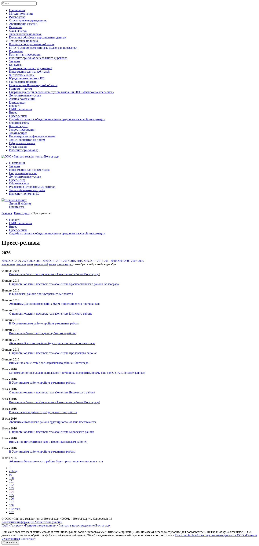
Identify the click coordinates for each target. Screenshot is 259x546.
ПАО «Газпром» (12, 525)
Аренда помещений (22, 98)
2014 (86, 260)
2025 (11, 260)
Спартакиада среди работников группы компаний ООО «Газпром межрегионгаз (61, 92)
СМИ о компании (20, 109)
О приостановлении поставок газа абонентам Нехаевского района (52, 392)
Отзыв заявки (18, 146)
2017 (66, 260)
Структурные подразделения (27, 20)
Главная (7, 213)
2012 (100, 260)
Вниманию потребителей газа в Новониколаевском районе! (48, 441)
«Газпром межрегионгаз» (40, 525)
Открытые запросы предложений (30, 68)
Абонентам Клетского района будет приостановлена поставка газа (52, 343)
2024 (18, 260)
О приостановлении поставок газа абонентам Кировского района (51, 431)
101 (11, 481)
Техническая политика (23, 40)
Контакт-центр (18, 126)
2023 (25, 260)
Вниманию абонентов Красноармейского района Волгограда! (49, 362)
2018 (59, 260)
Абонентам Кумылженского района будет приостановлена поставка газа (56, 461)
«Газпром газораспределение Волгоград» (84, 525)
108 (11, 505)
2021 (39, 260)
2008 (127, 260)
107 (11, 502)
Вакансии (15, 27)
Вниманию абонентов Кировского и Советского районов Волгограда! (54, 274)
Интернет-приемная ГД (24, 150)
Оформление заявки (22, 143)
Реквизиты (16, 51)
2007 (134, 260)
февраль (21, 264)
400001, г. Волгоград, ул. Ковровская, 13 (86, 518)
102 (11, 484)
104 (11, 491)
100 (11, 478)
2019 (52, 260)
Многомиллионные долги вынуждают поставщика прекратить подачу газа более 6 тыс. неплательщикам (77, 372)
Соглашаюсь (10, 542)
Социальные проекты (23, 81)
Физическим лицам (21, 75)
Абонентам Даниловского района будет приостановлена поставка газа (54, 303)
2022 (32, 260)
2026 (5, 260)
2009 (120, 260)
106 (11, 498)
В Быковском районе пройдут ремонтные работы (41, 293)
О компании (17, 10)
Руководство (17, 17)
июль (60, 264)
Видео (13, 112)
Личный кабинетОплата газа (20, 205)
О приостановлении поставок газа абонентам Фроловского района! (53, 353)
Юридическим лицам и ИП (27, 78)
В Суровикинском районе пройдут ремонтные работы (44, 323)
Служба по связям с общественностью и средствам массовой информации (57, 119)
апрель (38, 264)
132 (11, 512)
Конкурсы (15, 64)
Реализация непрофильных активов (32, 136)
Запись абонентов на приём (27, 139)
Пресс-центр (17, 102)
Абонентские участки (23, 23)
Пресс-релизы (18, 116)
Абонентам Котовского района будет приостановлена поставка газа (53, 422)
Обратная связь (19, 122)
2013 (93, 260)
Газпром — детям (20, 88)
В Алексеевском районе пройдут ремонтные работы (43, 412)
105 (11, 495)
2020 (45, 260)
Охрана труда (18, 30)
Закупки (14, 61)
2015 (80, 260)
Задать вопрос (18, 133)
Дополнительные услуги (25, 95)
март (30, 264)
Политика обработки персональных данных (37, 37)
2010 (114, 260)
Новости (14, 105)
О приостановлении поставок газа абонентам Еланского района (50, 313)
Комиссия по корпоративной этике (31, 44)
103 (11, 488)
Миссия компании (21, 13)
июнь (52, 264)
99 (10, 474)
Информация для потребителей (29, 71)
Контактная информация (25, 54)
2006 (141, 260)
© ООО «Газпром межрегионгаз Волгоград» (30, 518)
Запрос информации (22, 129)
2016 (73, 260)
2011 (107, 260)
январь (10, 264)
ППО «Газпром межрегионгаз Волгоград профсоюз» (43, 47)
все (4, 264)
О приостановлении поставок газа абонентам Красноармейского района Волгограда (64, 284)
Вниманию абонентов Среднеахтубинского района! (42, 333)
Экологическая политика (25, 34)
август (68, 264)
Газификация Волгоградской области (33, 85)
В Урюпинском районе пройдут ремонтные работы (42, 382)
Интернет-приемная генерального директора (38, 58)
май (45, 264)
